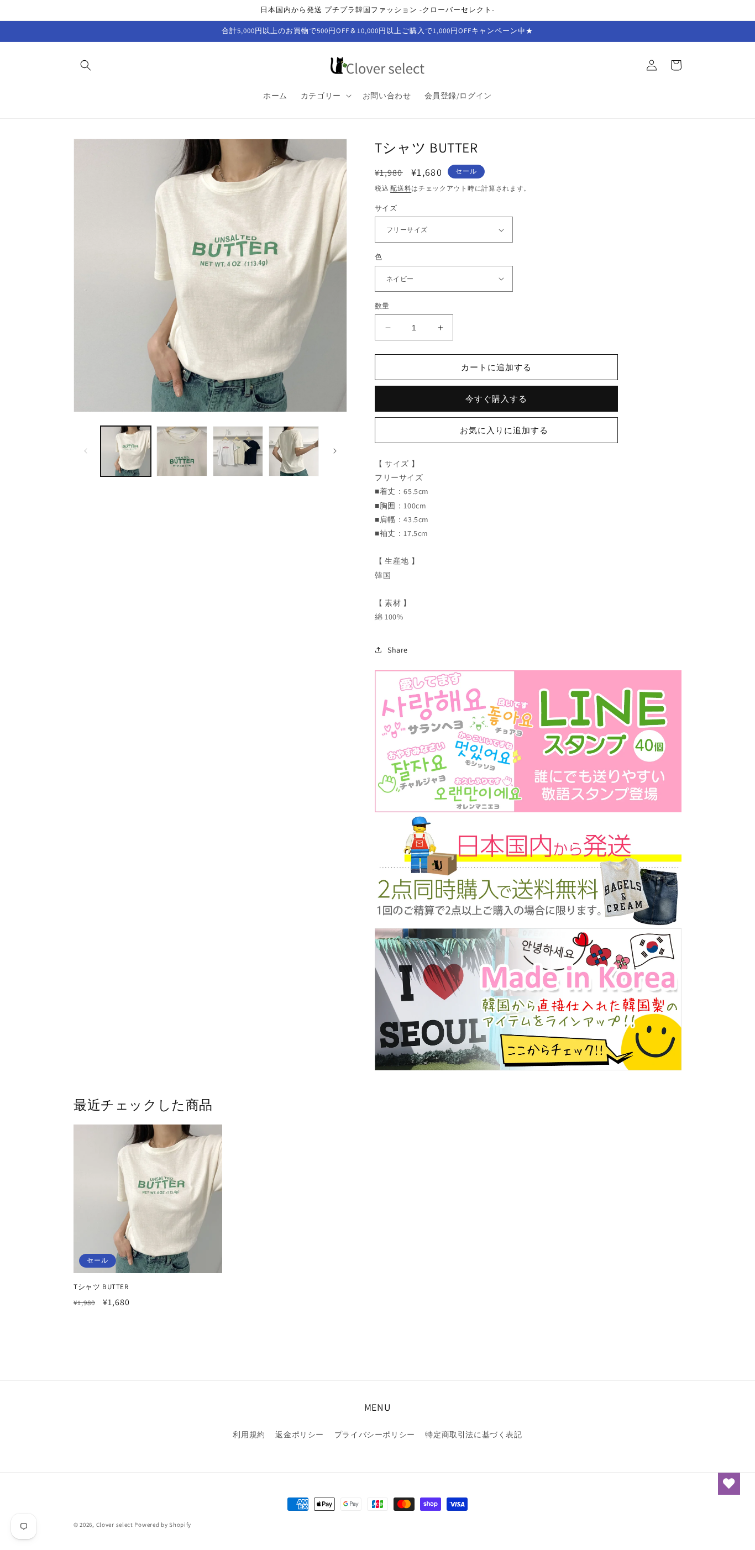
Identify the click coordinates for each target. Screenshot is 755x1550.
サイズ (386, 208)
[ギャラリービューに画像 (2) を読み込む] (181, 451)
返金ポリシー (299, 1434)
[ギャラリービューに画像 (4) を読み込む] (294, 451)
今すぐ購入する (496, 398)
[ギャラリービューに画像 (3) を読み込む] (238, 451)
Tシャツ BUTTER (101, 1287)
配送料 (400, 188)
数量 (382, 306)
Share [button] (397, 650)
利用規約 (249, 1434)
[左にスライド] (86, 451)
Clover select (114, 1524)
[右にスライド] (335, 451)
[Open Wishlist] (729, 1484)
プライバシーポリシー (374, 1434)
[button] (86, 65)
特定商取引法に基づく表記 (473, 1434)
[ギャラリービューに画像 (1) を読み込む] (126, 451)
